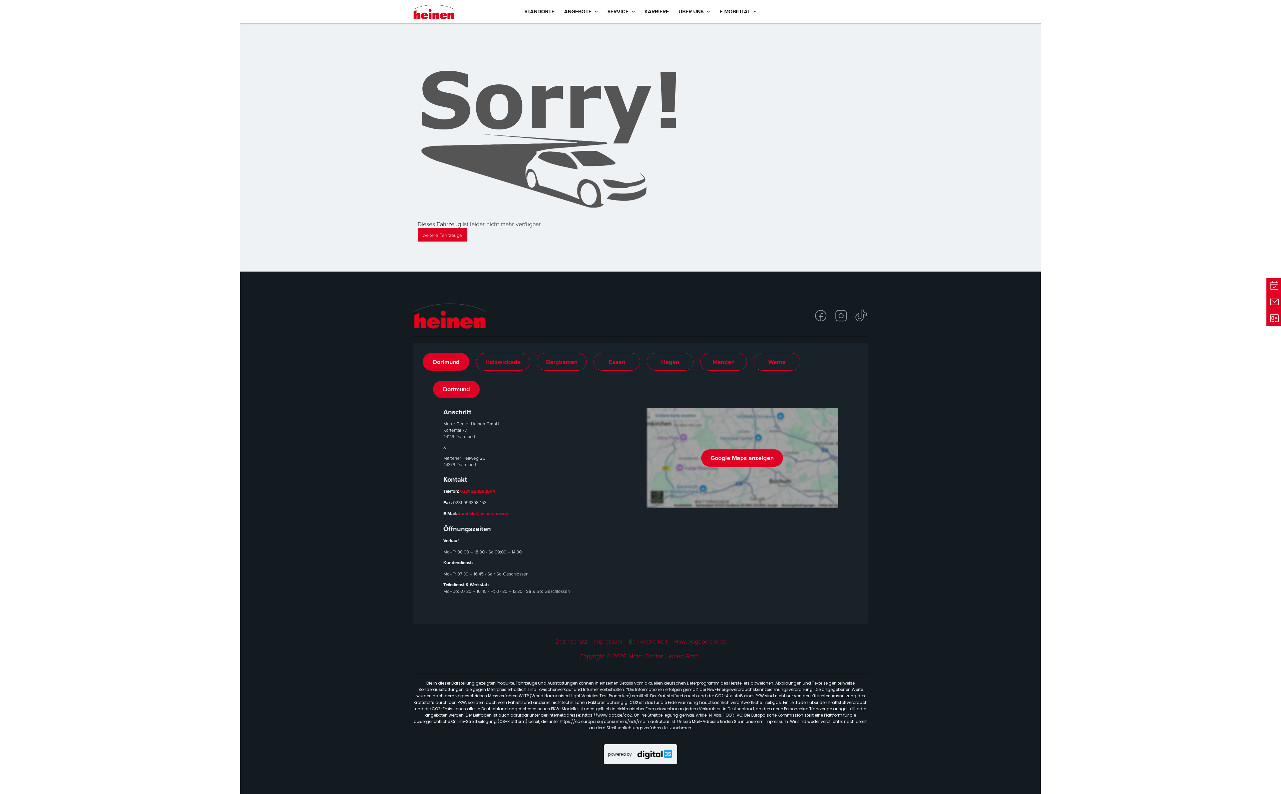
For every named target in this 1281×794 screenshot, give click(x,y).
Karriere (657, 11)
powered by (620, 754)
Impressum (608, 641)
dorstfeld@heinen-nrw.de (483, 513)
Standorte (539, 11)
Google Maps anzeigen (742, 458)
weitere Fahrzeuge (442, 235)
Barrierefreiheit (648, 641)
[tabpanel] (640, 493)
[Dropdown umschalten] (596, 11)
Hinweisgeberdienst (700, 641)
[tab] (446, 361)
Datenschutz (571, 641)
